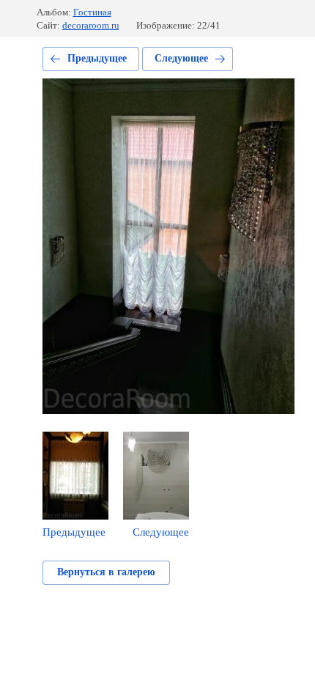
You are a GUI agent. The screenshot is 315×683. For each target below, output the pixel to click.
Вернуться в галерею (106, 571)
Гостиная (92, 12)
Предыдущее (97, 58)
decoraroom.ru (90, 25)
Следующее (181, 58)
